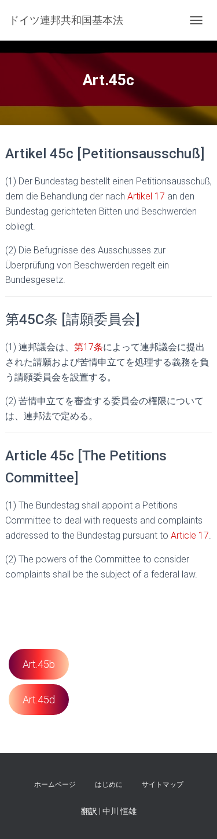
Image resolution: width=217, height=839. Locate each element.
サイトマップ (162, 784)
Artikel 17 (146, 196)
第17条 (88, 347)
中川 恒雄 (119, 811)
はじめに (109, 784)
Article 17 (190, 535)
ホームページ (55, 784)
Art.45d (39, 699)
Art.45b (39, 664)
